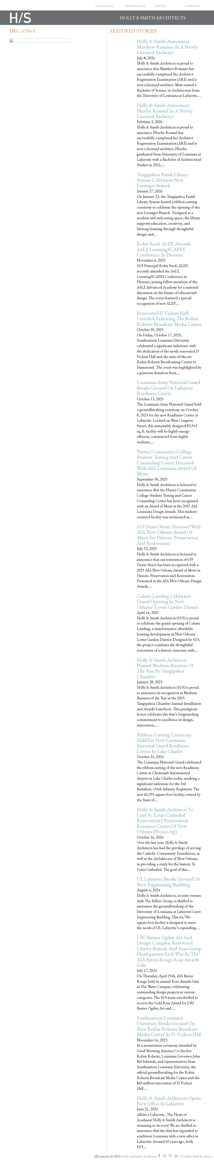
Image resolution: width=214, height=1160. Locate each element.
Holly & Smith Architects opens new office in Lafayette (169, 1101)
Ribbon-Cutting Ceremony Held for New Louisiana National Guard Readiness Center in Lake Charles (164, 742)
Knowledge (135, 6)
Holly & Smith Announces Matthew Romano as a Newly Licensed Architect (167, 47)
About (160, 6)
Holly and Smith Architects (139, 1156)
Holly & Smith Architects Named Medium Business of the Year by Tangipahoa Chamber (165, 668)
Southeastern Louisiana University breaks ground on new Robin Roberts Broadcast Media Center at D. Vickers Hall (169, 1026)
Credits (186, 1156)
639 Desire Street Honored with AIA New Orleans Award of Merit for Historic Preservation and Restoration (169, 534)
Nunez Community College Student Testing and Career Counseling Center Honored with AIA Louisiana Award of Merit (167, 462)
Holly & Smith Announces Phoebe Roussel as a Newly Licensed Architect (165, 110)
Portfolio (105, 6)
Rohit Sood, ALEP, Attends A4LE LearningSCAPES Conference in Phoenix (164, 249)
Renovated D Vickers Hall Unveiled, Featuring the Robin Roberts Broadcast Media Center (169, 318)
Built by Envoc (202, 1156)
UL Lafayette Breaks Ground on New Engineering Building (169, 882)
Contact (192, 6)
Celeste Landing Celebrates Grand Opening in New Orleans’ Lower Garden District (168, 601)
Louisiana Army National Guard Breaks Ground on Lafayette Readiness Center (168, 388)
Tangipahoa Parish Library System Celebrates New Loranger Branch (163, 180)
